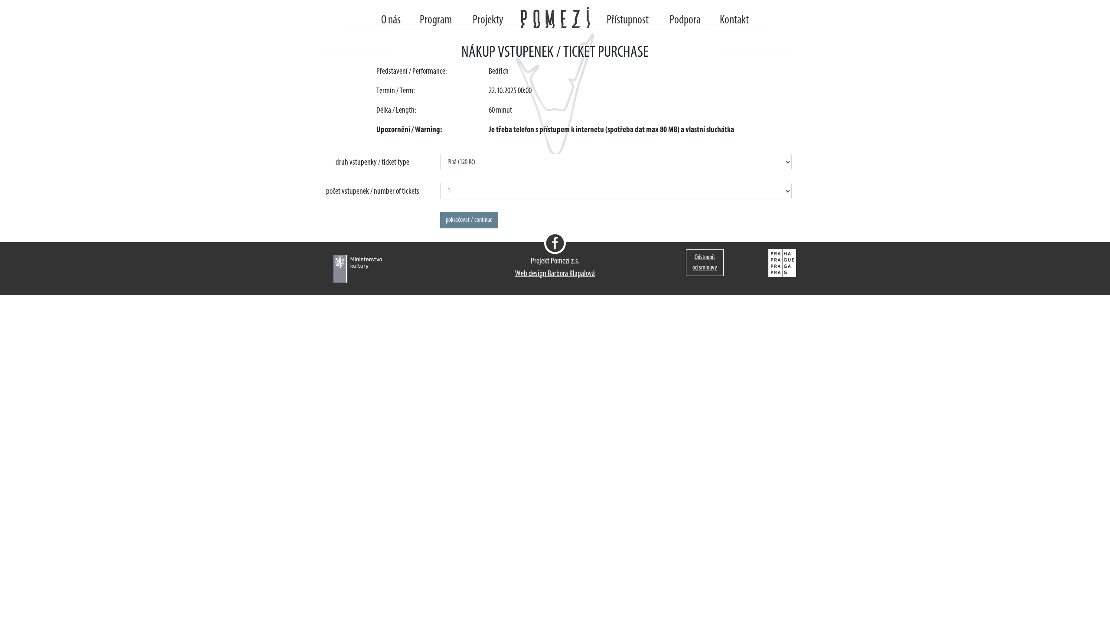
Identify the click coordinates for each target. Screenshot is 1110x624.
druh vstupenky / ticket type (372, 163)
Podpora (685, 20)
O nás (390, 20)
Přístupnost (627, 20)
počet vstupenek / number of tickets (372, 192)
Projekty (488, 20)
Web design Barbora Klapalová (555, 274)
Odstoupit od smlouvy (704, 262)
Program (436, 20)
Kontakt (734, 20)
